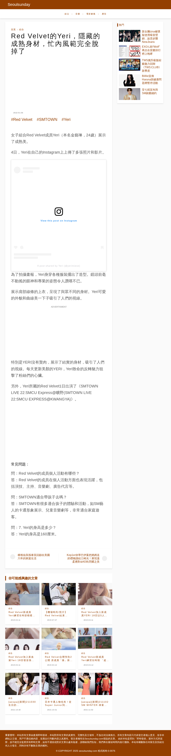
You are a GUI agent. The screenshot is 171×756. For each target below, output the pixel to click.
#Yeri (66, 119)
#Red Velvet (21, 119)
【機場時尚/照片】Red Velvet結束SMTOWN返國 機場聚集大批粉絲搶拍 (58, 614)
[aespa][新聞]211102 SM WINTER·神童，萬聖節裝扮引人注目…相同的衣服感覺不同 (95, 704)
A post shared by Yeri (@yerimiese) (58, 265)
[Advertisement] (58, 80)
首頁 (13, 29)
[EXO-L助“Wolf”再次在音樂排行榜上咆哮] (129, 51)
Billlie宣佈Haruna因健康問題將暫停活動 (151, 79)
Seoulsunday (19, 4)
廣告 (104, 14)
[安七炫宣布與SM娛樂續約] (129, 94)
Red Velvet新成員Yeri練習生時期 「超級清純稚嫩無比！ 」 (93, 659)
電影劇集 (91, 14)
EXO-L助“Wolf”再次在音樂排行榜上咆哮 (151, 50)
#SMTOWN (47, 119)
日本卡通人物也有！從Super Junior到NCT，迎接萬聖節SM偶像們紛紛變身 (58, 704)
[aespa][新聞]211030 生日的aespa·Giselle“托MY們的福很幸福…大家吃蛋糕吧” (22, 704)
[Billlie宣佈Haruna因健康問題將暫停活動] (129, 80)
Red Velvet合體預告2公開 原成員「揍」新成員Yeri (58, 659)
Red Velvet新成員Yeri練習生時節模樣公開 (22, 614)
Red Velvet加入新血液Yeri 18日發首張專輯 (21, 659)
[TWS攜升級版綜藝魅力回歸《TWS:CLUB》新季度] (129, 65)
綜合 (67, 14)
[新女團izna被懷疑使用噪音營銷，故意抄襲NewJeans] (129, 36)
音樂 (77, 14)
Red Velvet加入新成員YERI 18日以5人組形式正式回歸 (94, 614)
